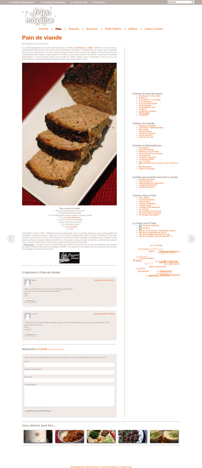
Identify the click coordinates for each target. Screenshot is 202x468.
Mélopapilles (144, 113)
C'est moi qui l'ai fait (148, 103)
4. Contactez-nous (79, 2)
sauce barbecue (73, 217)
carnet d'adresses (168, 265)
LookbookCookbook (148, 185)
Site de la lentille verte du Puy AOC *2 (155, 236)
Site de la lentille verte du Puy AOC (154, 234)
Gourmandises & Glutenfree (151, 183)
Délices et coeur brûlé (149, 152)
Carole (43, 349)
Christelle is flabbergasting (151, 127)
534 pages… (144, 148)
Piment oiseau (145, 131)
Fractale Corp (125, 467)
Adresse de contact (32, 369)
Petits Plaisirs (113, 29)
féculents (141, 270)
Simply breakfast (146, 187)
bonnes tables (147, 259)
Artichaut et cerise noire (150, 96)
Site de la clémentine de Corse (152, 232)
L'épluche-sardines (147, 111)
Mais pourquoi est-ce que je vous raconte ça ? (158, 164)
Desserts (73, 29)
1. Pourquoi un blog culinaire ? (22, 2)
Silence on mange (147, 169)
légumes (168, 252)
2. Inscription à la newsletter (53, 2)
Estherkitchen (145, 105)
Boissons (92, 29)
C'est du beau (145, 102)
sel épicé (73, 227)
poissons (143, 253)
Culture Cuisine (154, 29)
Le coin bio (144, 209)
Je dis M (142, 109)
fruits (137, 259)
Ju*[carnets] (144, 155)
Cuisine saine (145, 205)
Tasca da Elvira (146, 135)
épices (149, 260)
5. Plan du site (98, 2)
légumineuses (156, 247)
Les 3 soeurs (145, 161)
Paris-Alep (143, 129)
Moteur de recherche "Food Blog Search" (157, 231)
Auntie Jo (143, 98)
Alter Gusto (144, 198)
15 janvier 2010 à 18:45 (104, 314)
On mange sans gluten (149, 215)
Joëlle (90, 48)
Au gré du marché (147, 200)
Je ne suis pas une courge (150, 153)
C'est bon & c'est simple (150, 100)
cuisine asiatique (165, 255)
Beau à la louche (146, 150)
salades (140, 265)
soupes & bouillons (155, 274)
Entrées (43, 29)
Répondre (30, 301)
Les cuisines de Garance (150, 211)
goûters (151, 276)
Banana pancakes (147, 179)
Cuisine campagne (147, 203)
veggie (161, 260)
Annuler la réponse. (56, 349)
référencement (92, 467)
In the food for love (147, 107)
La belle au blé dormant (149, 207)
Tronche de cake (146, 137)
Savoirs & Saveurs (147, 133)
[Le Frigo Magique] (39, 25)
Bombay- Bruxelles (147, 126)
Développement (77, 467)
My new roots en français (150, 213)
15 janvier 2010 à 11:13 (104, 280)
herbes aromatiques (169, 275)
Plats (58, 29)
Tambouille (144, 115)
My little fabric (145, 167)
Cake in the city (146, 181)
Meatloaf (80, 48)
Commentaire (30, 385)
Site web (28, 377)
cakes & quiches (156, 269)
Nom (26, 361)
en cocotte (158, 246)
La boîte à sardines (147, 157)
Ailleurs (132, 29)
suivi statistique (108, 467)
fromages (144, 248)
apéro (152, 253)
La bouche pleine (146, 159)
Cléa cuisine (144, 201)
